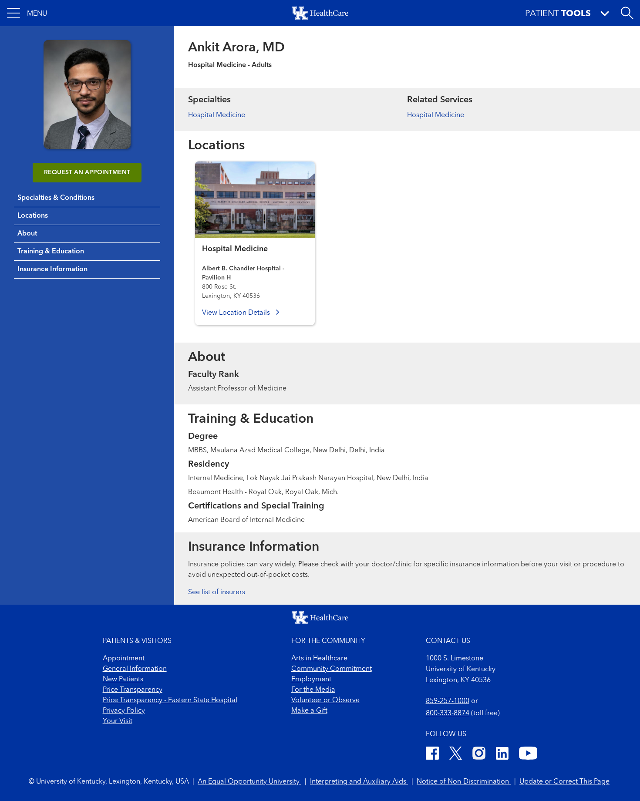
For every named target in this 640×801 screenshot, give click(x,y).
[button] (27, 13)
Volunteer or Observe (325, 700)
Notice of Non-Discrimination (464, 781)
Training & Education (50, 251)
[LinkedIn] (502, 755)
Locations (32, 215)
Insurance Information (52, 269)
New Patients (123, 679)
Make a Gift (309, 710)
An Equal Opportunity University (249, 781)
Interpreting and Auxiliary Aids (359, 781)
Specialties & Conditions (55, 198)
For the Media (313, 690)
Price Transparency (132, 690)
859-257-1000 (447, 701)
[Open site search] (627, 13)
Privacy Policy (124, 710)
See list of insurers (216, 592)
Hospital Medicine (216, 115)
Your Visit (117, 721)
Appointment (124, 658)
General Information (135, 669)
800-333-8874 (447, 713)
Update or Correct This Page (564, 781)
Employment (311, 679)
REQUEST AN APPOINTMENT (87, 172)
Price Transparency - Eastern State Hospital (170, 700)
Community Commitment (331, 669)
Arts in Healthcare (319, 658)
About (27, 233)
